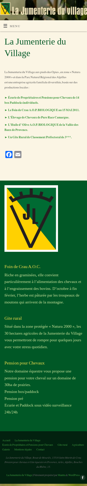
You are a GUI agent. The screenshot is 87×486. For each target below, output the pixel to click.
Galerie (6, 449)
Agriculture (78, 444)
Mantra (61, 475)
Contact (40, 449)
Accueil (6, 440)
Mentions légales (23, 449)
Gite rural (62, 444)
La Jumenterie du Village (27, 440)
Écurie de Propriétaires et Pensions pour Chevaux (27, 444)
